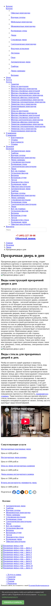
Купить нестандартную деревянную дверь (19, 483)
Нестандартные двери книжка (13, 457)
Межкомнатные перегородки (18, 512)
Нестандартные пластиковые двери (16, 449)
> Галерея (10, 581)
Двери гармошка (13, 515)
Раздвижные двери (14, 539)
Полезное (10, 245)
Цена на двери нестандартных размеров (18, 466)
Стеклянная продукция (16, 517)
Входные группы (13, 510)
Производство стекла (15, 537)
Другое (9, 535)
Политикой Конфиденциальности (39, 585)
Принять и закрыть (13, 602)
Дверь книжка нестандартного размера (17, 474)
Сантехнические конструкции (18, 521)
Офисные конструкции (16, 541)
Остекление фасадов (14, 528)
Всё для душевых (13, 526)
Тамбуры (9, 508)
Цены (8, 77)
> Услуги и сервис (13, 574)
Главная (9, 243)
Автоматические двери (16, 506)
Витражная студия (13, 532)
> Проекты (10, 579)
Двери (8, 247)
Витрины (10, 530)
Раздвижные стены (14, 519)
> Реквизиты (11, 583)
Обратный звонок (25, 238)
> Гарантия (10, 577)
